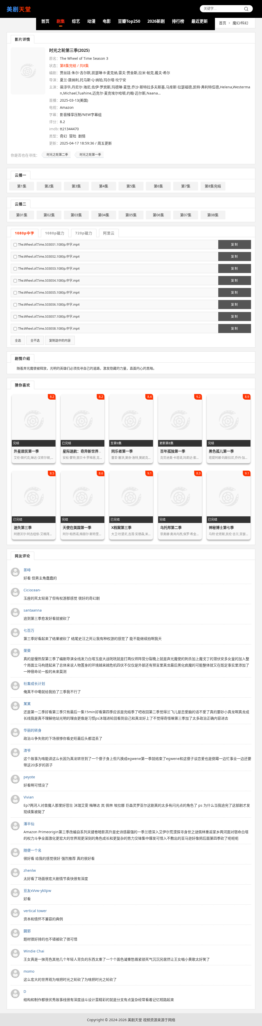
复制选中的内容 (60, 340)
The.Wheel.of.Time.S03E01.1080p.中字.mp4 (49, 244)
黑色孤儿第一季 (221, 451)
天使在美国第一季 (77, 527)
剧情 (81, 136)
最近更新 (199, 21)
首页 (45, 21)
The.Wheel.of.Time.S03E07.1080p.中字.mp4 (49, 316)
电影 (107, 21)
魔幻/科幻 (240, 22)
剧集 (61, 21)
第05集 (131, 214)
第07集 (185, 214)
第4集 (103, 186)
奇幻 (63, 136)
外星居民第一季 (26, 451)
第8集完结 (213, 186)
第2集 (49, 186)
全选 (18, 340)
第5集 (131, 186)
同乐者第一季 (122, 451)
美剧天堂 (135, 1019)
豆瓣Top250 (129, 21)
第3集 (76, 186)
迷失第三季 (23, 527)
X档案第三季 (121, 527)
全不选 (35, 340)
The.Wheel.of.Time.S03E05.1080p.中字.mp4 (49, 292)
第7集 (185, 186)
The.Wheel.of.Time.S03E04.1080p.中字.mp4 (49, 280)
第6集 (158, 186)
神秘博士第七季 (221, 527)
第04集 (103, 214)
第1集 (21, 186)
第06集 (158, 214)
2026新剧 (156, 21)
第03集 (76, 214)
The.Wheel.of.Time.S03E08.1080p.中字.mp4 (49, 328)
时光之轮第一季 (90, 154)
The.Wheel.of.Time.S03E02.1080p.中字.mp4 (49, 256)
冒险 (72, 136)
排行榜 (178, 21)
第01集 (21, 214)
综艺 (76, 21)
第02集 (49, 214)
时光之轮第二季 (57, 154)
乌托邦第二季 (171, 527)
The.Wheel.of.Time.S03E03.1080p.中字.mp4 (49, 268)
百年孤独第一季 (172, 451)
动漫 (91, 21)
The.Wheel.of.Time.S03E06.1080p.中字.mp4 (49, 304)
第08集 (213, 214)
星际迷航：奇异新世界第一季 (86, 451)
